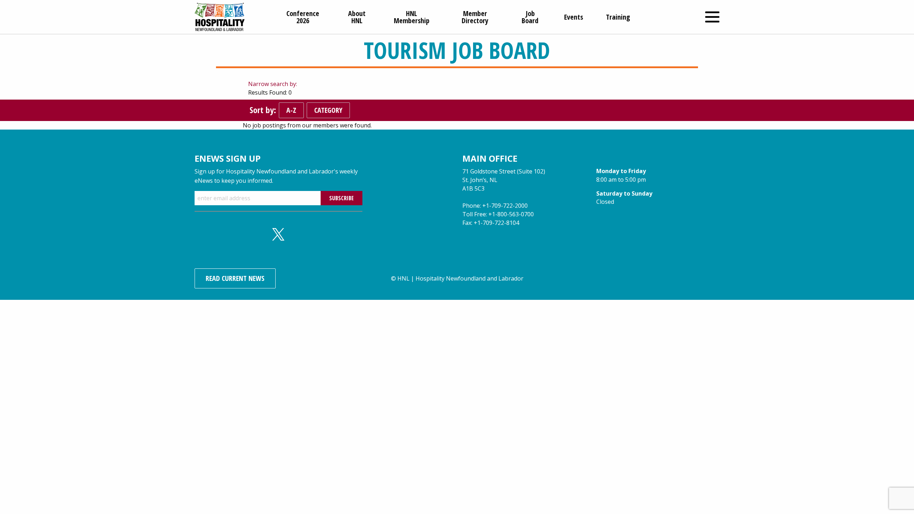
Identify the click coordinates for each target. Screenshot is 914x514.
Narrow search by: (272, 84)
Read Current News (235, 278)
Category (328, 110)
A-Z (291, 110)
